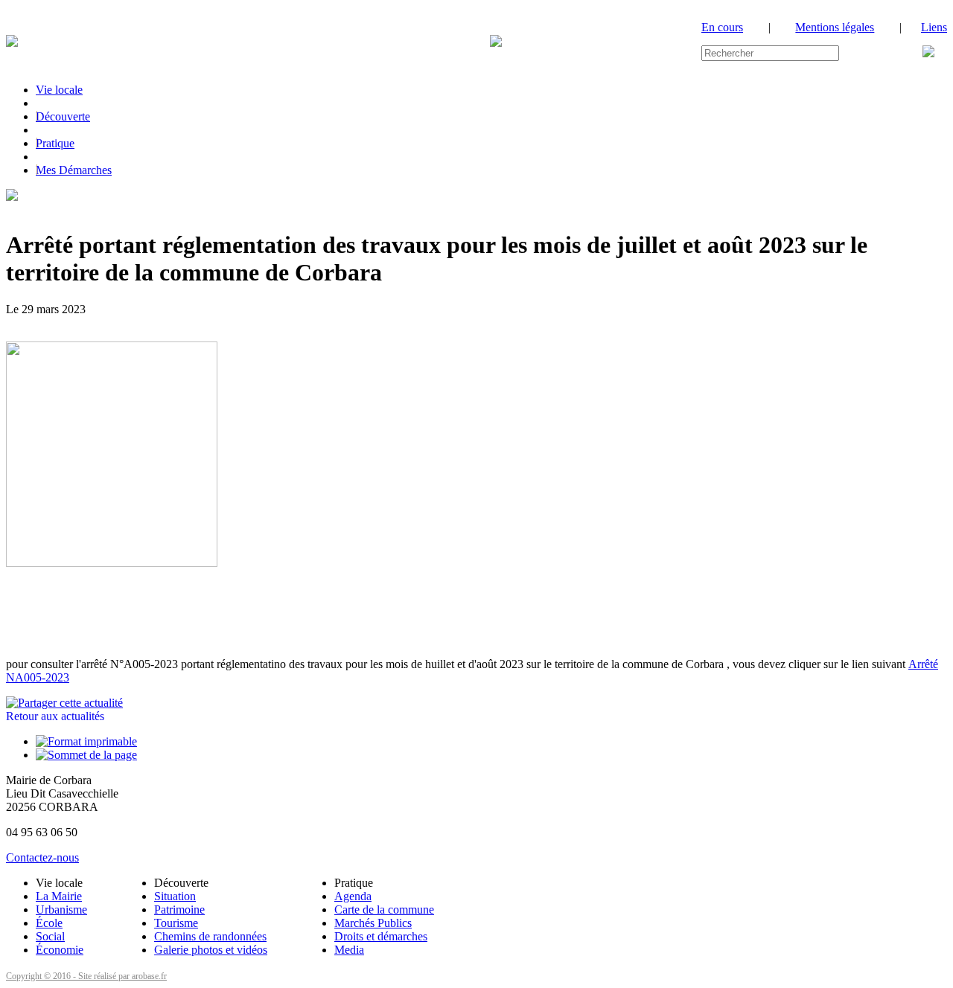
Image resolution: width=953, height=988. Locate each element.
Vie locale (59, 89)
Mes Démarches (74, 170)
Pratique (55, 143)
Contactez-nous (42, 857)
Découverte (63, 116)
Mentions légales (834, 27)
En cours (722, 27)
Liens (934, 27)
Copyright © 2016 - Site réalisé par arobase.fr (86, 976)
